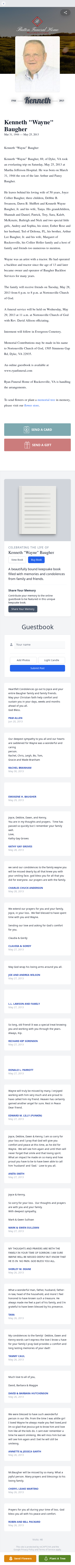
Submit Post (37, 668)
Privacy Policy (27, 1549)
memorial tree (46, 400)
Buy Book (36, 559)
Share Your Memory (22, 609)
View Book (17, 559)
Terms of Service (47, 1549)
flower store (31, 405)
